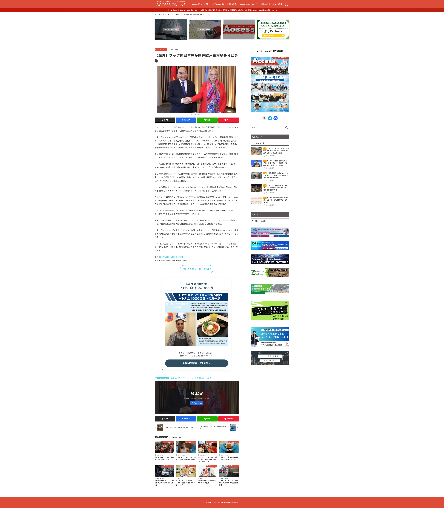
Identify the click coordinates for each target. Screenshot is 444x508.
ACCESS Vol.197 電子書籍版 (270, 51)
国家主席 (201, 378)
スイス (183, 378)
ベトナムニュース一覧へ (195, 269)
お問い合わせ (265, 4)
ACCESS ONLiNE (217, 502)
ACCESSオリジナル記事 (200, 4)
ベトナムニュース (217, 4)
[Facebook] (196, 403)
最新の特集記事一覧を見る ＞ (197, 363)
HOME (159, 15)
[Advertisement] (270, 385)
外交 (209, 378)
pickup (174, 378)
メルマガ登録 (277, 4)
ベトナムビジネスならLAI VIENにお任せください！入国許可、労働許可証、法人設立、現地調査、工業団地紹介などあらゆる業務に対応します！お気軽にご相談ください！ (222, 10)
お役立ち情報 (231, 4)
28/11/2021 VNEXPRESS (171, 257)
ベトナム (192, 378)
